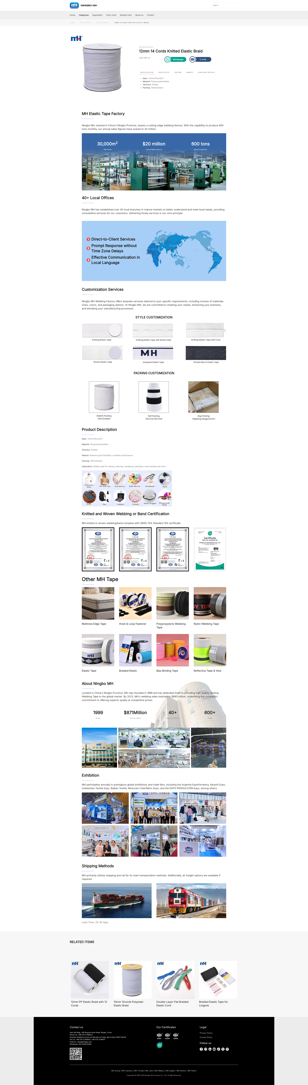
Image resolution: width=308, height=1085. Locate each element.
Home (72, 15)
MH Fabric (192, 1071)
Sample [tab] (189, 72)
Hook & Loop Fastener (132, 623)
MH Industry (127, 1071)
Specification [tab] (146, 72)
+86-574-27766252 (85, 1035)
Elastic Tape (89, 670)
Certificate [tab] (163, 72)
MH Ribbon (159, 1071)
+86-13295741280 (84, 1044)
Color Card (111, 15)
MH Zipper (170, 1071)
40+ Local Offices (98, 198)
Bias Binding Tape (167, 670)
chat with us (144, 58)
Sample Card (126, 15)
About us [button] (139, 15)
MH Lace (149, 1071)
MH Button (181, 1071)
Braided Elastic (146, 47)
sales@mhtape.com (84, 1042)
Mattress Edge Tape (94, 623)
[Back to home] (86, 5)
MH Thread (139, 1071)
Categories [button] (84, 15)
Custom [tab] (177, 72)
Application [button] (97, 15)
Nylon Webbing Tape (206, 623)
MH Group (115, 1071)
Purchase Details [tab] (206, 72)
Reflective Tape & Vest (207, 670)
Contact (150, 15)
